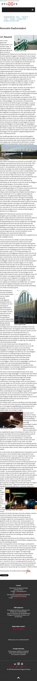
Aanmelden (18, 629)
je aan (13, 639)
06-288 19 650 (20, 593)
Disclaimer (13, 667)
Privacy (19, 667)
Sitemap (24, 667)
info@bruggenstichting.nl (20, 598)
